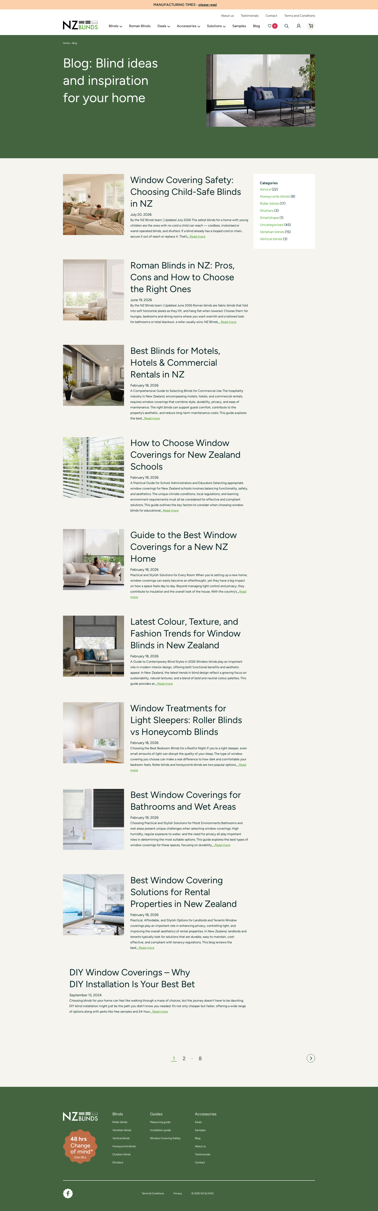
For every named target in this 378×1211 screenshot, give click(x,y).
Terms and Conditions (299, 16)
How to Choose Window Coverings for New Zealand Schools (185, 454)
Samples (239, 26)
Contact (271, 16)
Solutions (214, 26)
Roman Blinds (139, 26)
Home (66, 43)
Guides (156, 1114)
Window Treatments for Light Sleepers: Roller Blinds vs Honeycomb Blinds (186, 720)
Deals (162, 26)
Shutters (266, 210)
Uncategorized (272, 225)
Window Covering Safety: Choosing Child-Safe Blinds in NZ (185, 191)
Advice (265, 189)
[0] (269, 26)
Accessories (186, 26)
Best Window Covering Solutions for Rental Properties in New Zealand (183, 892)
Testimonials (249, 16)
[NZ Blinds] (75, 1116)
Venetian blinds (272, 232)
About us (227, 16)
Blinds (113, 26)
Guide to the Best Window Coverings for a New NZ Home (183, 546)
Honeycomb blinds (275, 196)
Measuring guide (160, 1122)
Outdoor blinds (121, 1154)
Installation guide (160, 1130)
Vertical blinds (271, 239)
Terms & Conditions (153, 1193)
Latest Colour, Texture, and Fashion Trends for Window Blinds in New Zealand (185, 633)
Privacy (177, 1193)
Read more (197, 236)
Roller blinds (269, 203)
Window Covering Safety (165, 1138)
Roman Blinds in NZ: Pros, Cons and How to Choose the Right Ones (182, 277)
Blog (256, 26)
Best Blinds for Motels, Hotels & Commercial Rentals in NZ (175, 362)
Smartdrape (269, 218)
